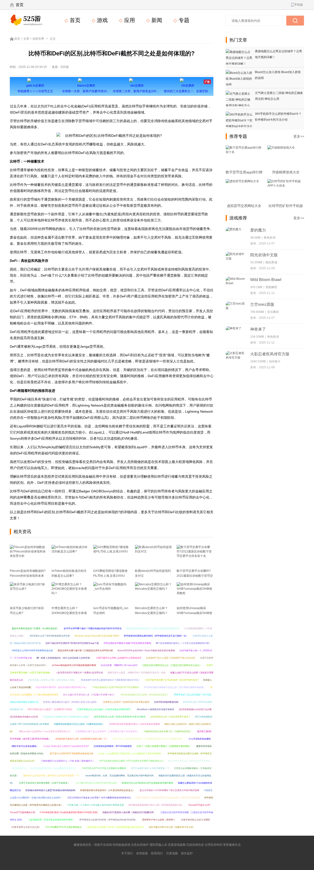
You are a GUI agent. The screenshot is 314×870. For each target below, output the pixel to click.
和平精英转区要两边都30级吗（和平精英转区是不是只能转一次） (156, 636)
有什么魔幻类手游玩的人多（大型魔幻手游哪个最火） (89, 694)
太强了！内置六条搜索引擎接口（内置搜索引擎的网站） (164, 746)
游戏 (101, 20)
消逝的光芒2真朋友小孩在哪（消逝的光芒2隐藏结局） (129, 812)
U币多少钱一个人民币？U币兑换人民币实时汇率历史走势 (95, 805)
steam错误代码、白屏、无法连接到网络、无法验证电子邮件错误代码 (119, 775)
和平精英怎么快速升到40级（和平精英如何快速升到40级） (108, 820)
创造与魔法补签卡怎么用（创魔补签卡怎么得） (172, 827)
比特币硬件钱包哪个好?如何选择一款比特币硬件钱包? (171, 680)
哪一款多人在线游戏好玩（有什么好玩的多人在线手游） (64, 658)
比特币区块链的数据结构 (166, 702)
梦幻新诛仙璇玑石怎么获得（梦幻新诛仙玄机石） (145, 694)
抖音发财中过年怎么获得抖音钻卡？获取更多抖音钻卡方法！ (111, 680)
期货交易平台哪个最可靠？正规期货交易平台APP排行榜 (85, 650)
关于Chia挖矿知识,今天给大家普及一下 (150, 768)
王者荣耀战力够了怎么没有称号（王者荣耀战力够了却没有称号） (107, 731)
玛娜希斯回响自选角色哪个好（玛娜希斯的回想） (168, 731)
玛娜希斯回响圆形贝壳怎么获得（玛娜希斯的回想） (79, 724)
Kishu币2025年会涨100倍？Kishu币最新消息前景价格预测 (146, 650)
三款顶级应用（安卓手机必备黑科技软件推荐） (51, 820)
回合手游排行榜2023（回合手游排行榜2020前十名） (62, 687)
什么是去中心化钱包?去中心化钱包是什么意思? (66, 717)
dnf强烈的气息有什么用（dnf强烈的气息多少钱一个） (81, 739)
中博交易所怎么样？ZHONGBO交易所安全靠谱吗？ (69, 613)
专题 (183, 20)
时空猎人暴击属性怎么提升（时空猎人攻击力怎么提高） (70, 702)
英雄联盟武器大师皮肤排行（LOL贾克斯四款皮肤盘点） (107, 790)
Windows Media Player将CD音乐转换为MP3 (97, 636)
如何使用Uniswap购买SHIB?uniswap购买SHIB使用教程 (194, 613)
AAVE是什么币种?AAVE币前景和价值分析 (32, 650)
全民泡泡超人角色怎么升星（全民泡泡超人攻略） (52, 680)
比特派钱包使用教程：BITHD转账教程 (113, 746)
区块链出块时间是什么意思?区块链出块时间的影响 (50, 790)
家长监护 (187, 853)
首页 (20, 5)
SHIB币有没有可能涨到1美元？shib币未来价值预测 (134, 724)
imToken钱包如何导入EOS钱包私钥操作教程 (74, 665)
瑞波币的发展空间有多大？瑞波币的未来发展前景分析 (152, 628)
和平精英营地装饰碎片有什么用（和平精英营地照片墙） (156, 805)
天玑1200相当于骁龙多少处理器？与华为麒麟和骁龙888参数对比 (99, 797)
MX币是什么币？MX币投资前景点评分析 (50, 636)
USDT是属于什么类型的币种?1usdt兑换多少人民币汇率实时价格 (168, 797)
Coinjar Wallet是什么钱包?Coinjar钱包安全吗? (66, 746)
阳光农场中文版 (264, 255)
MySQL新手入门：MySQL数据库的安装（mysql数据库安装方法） (44, 768)
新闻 (156, 20)
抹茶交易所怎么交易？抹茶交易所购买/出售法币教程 (119, 717)
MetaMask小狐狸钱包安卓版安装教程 (155, 709)
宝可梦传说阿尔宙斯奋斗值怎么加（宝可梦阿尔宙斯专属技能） (175, 687)
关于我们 (127, 853)
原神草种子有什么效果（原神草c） (159, 820)
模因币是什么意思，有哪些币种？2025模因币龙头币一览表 (137, 672)
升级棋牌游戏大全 (286, 172)
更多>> (298, 136)
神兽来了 (258, 329)
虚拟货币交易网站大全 (244, 206)
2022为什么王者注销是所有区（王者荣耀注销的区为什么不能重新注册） (148, 739)
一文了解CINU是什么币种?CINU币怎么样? (95, 783)
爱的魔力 (258, 230)
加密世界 (38, 38)
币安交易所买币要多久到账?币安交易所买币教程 (127, 643)
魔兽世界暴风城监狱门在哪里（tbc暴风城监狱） (35, 628)
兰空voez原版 (262, 304)
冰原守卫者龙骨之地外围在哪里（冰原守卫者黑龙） (44, 783)
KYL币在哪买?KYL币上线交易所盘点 (64, 827)
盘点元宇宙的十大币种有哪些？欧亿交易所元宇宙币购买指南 (169, 790)
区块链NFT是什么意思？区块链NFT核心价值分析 (170, 658)
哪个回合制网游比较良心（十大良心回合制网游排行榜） (183, 643)
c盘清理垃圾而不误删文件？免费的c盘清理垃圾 (79, 672)
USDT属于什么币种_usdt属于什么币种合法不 (119, 658)
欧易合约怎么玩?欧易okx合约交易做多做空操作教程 (147, 783)
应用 (129, 20)
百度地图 (172, 853)
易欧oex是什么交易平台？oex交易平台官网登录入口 (44, 731)
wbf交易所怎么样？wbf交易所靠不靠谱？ (170, 717)
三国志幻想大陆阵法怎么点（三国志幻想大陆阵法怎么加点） (172, 665)
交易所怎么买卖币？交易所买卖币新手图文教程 (126, 702)
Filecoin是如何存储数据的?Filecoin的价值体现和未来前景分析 (28, 575)
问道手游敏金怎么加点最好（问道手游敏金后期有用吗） (104, 709)
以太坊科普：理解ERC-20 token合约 (119, 665)
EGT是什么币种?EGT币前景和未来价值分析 (71, 753)
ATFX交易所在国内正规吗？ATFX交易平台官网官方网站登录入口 (131, 761)
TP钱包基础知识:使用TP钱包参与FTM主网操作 (115, 687)
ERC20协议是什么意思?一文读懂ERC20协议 (50, 709)
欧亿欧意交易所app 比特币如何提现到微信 (189, 761)
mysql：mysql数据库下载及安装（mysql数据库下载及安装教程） (130, 753)
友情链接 (142, 853)
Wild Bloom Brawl (265, 280)
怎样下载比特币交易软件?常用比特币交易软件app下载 (72, 643)
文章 (26, 38)
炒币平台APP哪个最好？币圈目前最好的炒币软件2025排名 (93, 628)
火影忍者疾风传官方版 (269, 354)
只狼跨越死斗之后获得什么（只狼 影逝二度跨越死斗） (68, 761)
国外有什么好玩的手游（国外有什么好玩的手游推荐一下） (52, 775)
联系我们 (157, 853)
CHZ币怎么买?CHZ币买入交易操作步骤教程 (104, 768)
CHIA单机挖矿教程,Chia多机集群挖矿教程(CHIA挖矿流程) (69, 812)
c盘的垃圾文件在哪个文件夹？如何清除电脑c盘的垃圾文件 (115, 827)
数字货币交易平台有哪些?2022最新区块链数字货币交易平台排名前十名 (195, 575)
